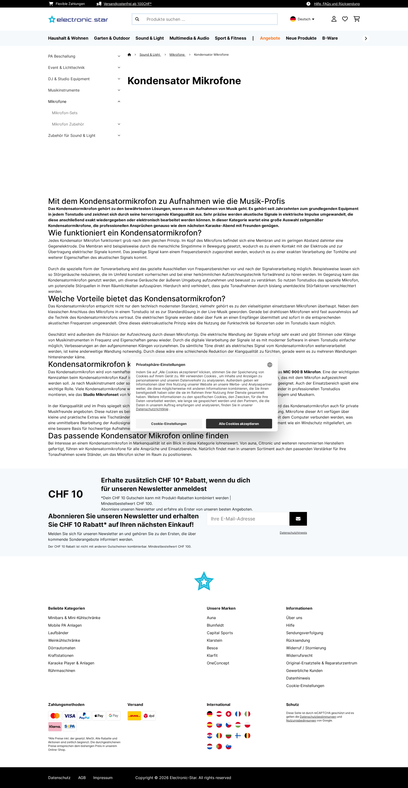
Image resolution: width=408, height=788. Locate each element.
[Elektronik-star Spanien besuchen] (209, 725)
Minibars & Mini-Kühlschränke (74, 617)
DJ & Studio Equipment (69, 78)
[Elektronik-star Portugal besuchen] (219, 746)
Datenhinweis (298, 678)
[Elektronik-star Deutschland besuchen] (209, 714)
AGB (82, 777)
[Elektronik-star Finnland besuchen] (238, 735)
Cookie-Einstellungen (305, 685)
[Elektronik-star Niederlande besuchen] (209, 746)
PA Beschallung (61, 56)
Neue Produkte (301, 38)
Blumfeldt (215, 625)
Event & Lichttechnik (66, 67)
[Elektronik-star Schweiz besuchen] (228, 714)
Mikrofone (57, 101)
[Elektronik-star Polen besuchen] (247, 725)
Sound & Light (150, 54)
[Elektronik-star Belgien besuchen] (247, 735)
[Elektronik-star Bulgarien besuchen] (228, 735)
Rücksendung (298, 640)
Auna (211, 617)
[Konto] (334, 19)
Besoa (212, 647)
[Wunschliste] (345, 19)
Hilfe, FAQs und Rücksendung (337, 4)
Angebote (270, 38)
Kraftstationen (60, 655)
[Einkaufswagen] (356, 19)
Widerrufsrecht (299, 655)
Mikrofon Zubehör (68, 124)
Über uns (294, 617)
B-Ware (330, 38)
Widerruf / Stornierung (306, 647)
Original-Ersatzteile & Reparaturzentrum (321, 663)
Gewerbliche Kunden (304, 670)
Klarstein (214, 640)
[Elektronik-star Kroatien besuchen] (209, 735)
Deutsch (304, 19)
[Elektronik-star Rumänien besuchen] (219, 735)
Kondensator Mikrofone (212, 54)
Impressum (103, 777)
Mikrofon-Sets (64, 112)
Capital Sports (220, 632)
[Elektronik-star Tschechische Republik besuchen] (228, 725)
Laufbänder (58, 632)
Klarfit (212, 655)
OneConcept (218, 663)
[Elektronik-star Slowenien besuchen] (228, 746)
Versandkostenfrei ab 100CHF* (128, 4)
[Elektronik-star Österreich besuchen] (219, 714)
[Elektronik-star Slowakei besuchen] (219, 725)
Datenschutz (59, 777)
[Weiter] (365, 38)
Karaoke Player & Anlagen (71, 663)
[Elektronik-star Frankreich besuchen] (238, 714)
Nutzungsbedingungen (301, 720)
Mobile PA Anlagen (65, 625)
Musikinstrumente (64, 90)
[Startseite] (134, 54)
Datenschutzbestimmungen (318, 716)
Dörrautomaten (61, 647)
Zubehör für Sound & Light (71, 135)
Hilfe (290, 625)
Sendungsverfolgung (304, 632)
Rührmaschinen (61, 670)
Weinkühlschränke (64, 640)
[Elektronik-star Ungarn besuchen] (238, 725)
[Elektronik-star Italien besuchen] (247, 714)
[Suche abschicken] (137, 19)
